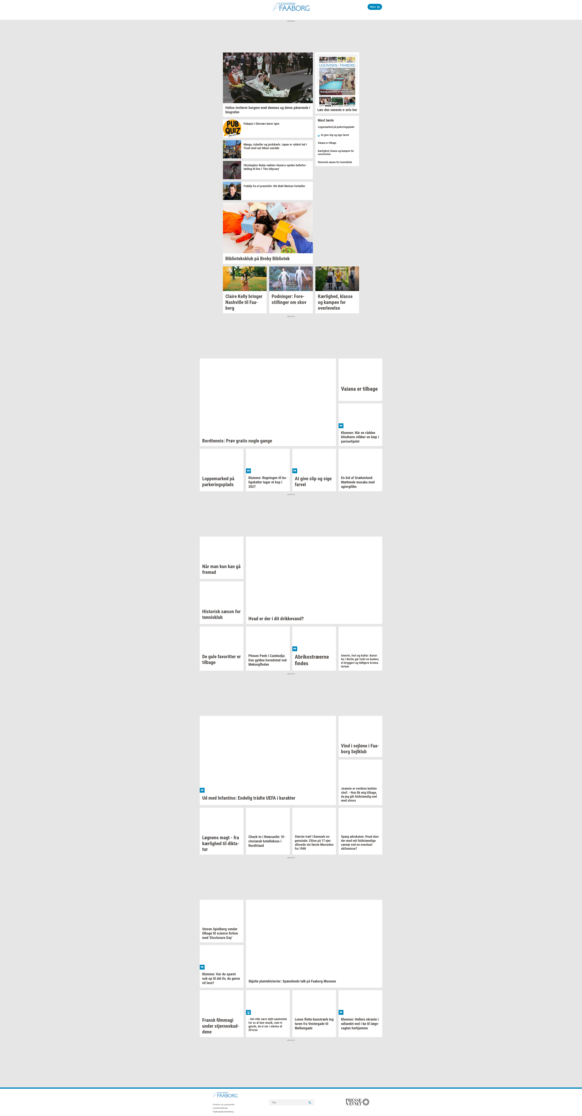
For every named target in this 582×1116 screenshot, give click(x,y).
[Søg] (309, 1102)
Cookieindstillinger (220, 1108)
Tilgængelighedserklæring (223, 1112)
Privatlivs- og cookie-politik (223, 1105)
